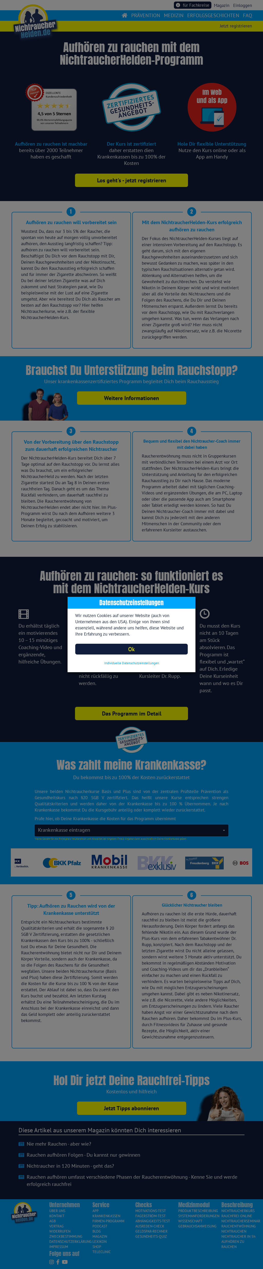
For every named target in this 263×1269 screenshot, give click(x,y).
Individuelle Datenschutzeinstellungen (131, 663)
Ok (131, 649)
